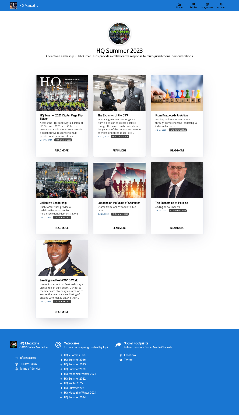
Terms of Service (30, 368)
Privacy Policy (28, 364)
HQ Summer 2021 (75, 388)
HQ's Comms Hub (75, 355)
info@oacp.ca (28, 357)
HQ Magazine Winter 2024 (80, 392)
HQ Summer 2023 (75, 369)
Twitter (128, 359)
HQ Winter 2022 (73, 383)
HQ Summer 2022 (75, 378)
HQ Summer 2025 (75, 364)
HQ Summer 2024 (75, 397)
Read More (62, 150)
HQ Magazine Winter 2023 (80, 374)
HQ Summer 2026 (75, 359)
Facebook (130, 355)
